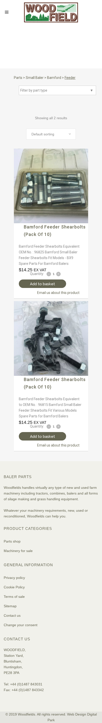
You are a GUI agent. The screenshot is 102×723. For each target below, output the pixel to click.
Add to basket (42, 284)
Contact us (12, 615)
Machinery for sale (18, 551)
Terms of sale (14, 597)
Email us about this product (58, 293)
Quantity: (37, 274)
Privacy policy (14, 578)
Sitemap (10, 606)
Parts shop (12, 541)
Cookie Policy (14, 587)
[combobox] (51, 134)
